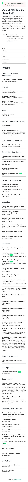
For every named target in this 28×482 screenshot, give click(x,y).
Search (3, 48)
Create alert (9, 41)
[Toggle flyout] (25, 56)
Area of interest (5, 59)
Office (3, 54)
